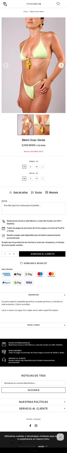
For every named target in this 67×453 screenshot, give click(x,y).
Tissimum (33, 4)
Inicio (26, 11)
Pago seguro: (7, 269)
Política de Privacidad (27, 446)
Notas (4, 201)
